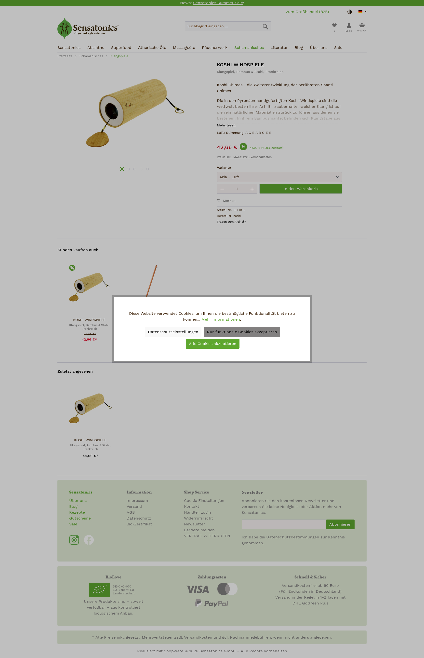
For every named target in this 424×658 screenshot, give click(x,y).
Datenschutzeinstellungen (173, 331)
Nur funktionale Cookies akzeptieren (242, 331)
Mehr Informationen (220, 319)
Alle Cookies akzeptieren (212, 343)
